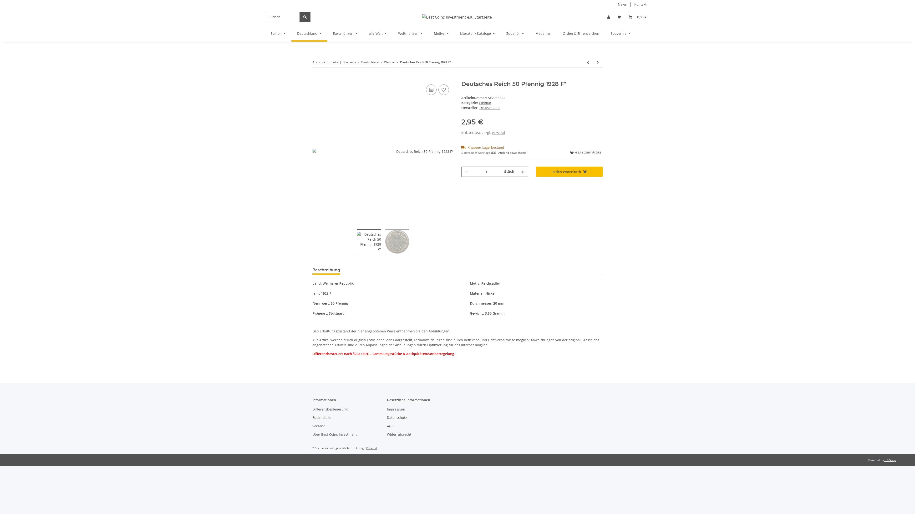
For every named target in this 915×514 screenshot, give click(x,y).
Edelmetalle (321, 417)
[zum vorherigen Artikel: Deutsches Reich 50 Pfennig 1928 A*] (588, 62)
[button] (608, 17)
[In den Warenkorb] (316, 78)
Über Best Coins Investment (334, 434)
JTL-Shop (890, 460)
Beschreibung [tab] (326, 270)
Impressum (396, 409)
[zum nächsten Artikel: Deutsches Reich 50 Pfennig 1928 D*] (598, 62)
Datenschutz (397, 417)
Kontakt (640, 4)
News (622, 4)
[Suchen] (305, 17)
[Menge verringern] (467, 172)
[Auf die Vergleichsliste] (431, 89)
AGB (390, 426)
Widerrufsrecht (399, 434)
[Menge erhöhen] (523, 172)
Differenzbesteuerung (330, 409)
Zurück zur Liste (327, 62)
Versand (498, 132)
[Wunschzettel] (619, 17)
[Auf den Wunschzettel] (443, 89)
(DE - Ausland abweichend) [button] (509, 153)
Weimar (485, 102)
